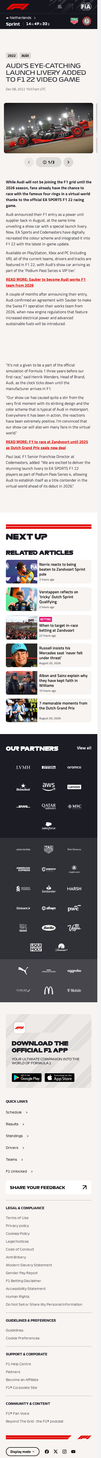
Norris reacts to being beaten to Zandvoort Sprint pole (62, 569)
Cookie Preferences (22, 1338)
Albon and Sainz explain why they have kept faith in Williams (63, 680)
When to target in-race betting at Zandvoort (58, 628)
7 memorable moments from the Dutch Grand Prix (63, 706)
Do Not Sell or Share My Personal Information (44, 1304)
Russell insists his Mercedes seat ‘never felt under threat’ (61, 652)
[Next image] (68, 162)
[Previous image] (29, 162)
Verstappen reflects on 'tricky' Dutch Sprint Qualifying (58, 596)
